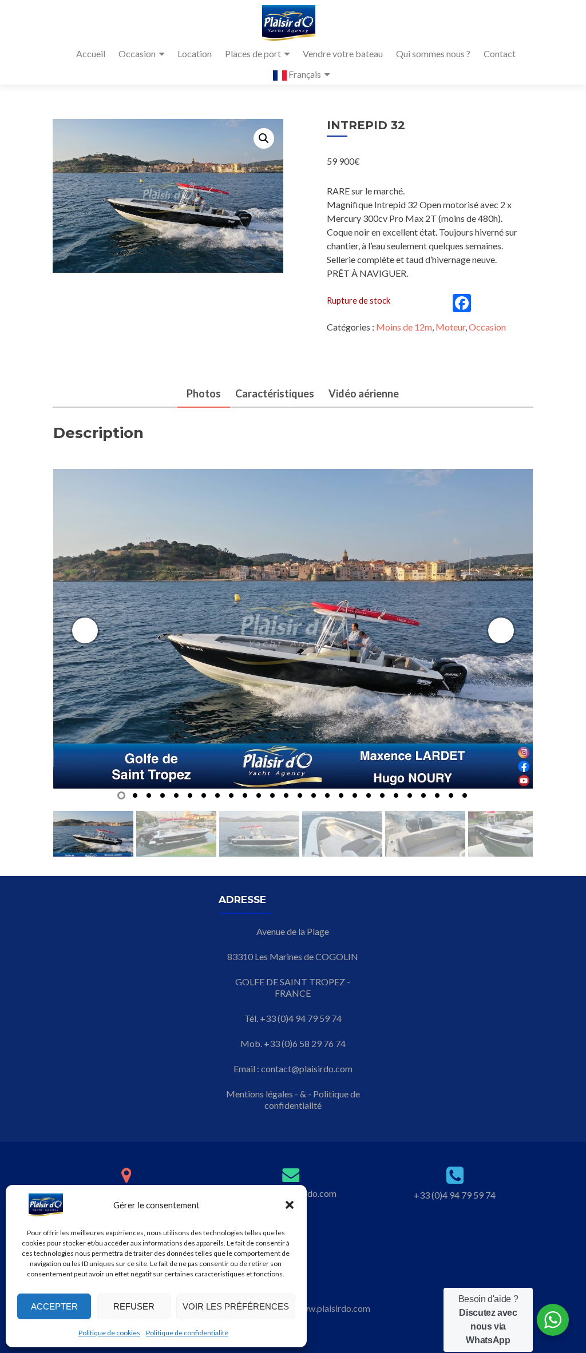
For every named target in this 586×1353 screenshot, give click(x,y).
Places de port (253, 53)
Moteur (450, 326)
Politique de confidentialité (187, 1332)
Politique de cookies (109, 1332)
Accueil (90, 53)
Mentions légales (259, 1093)
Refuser (134, 1306)
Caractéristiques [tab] (274, 393)
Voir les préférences (236, 1306)
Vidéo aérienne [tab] (363, 393)
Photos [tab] (204, 393)
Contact (500, 53)
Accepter (54, 1306)
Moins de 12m (404, 326)
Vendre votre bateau (343, 53)
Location (194, 53)
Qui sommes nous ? (433, 53)
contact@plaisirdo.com (307, 1068)
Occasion (137, 53)
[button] (289, 1205)
